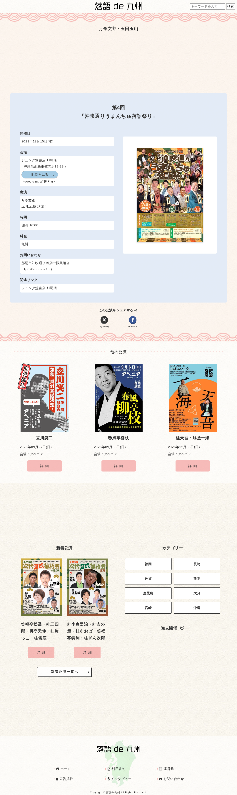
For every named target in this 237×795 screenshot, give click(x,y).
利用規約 (118, 769)
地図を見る (39, 174)
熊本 (196, 578)
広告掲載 (65, 779)
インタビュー (121, 779)
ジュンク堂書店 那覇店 (39, 288)
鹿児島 (148, 593)
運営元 (168, 769)
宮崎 (148, 608)
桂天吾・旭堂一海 (192, 438)
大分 (196, 593)
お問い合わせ (173, 779)
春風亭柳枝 (118, 438)
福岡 (148, 564)
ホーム (65, 769)
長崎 (196, 564)
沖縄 (196, 608)
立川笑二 (44, 438)
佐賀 (148, 578)
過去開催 (169, 628)
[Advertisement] (118, 63)
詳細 (45, 466)
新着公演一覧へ (64, 672)
